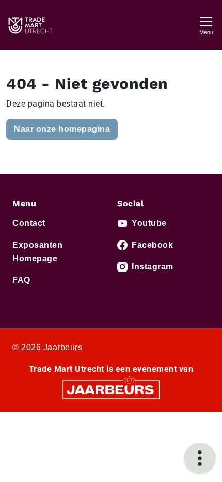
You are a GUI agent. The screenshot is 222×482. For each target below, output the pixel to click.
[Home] (30, 25)
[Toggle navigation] (206, 24)
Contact (28, 223)
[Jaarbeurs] (111, 389)
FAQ (21, 280)
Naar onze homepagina (62, 129)
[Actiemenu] (200, 458)
